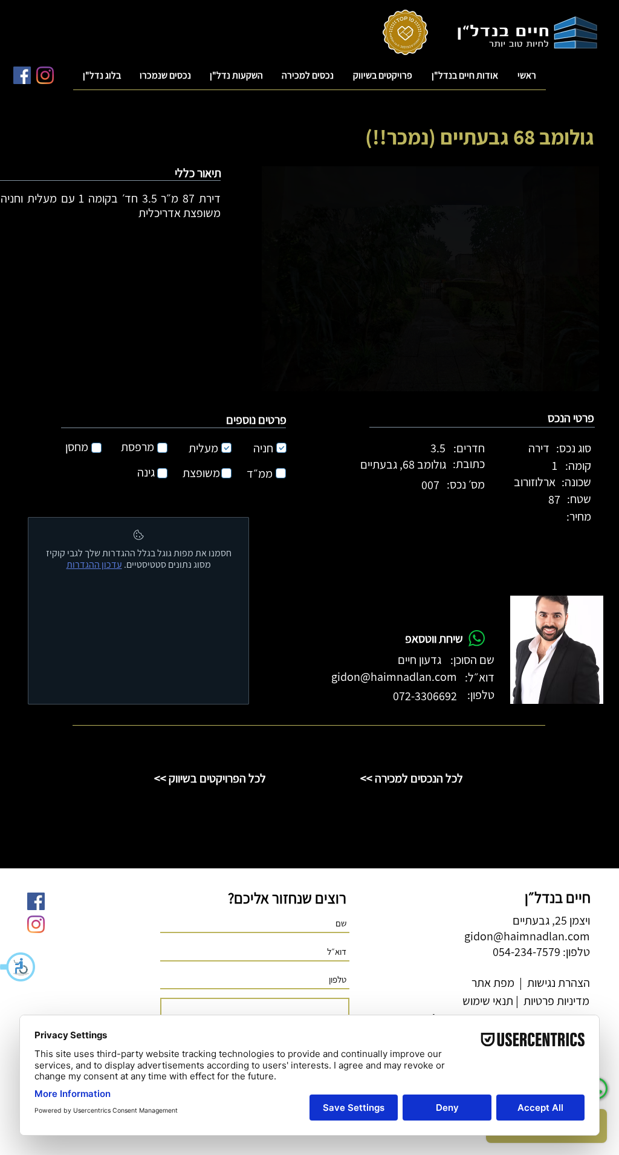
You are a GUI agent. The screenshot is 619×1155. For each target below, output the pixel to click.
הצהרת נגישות (557, 983)
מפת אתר (493, 983)
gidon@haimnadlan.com (394, 677)
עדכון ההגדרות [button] (94, 564)
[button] (18, 967)
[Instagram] (45, 75)
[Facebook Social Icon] (22, 75)
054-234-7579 (526, 952)
